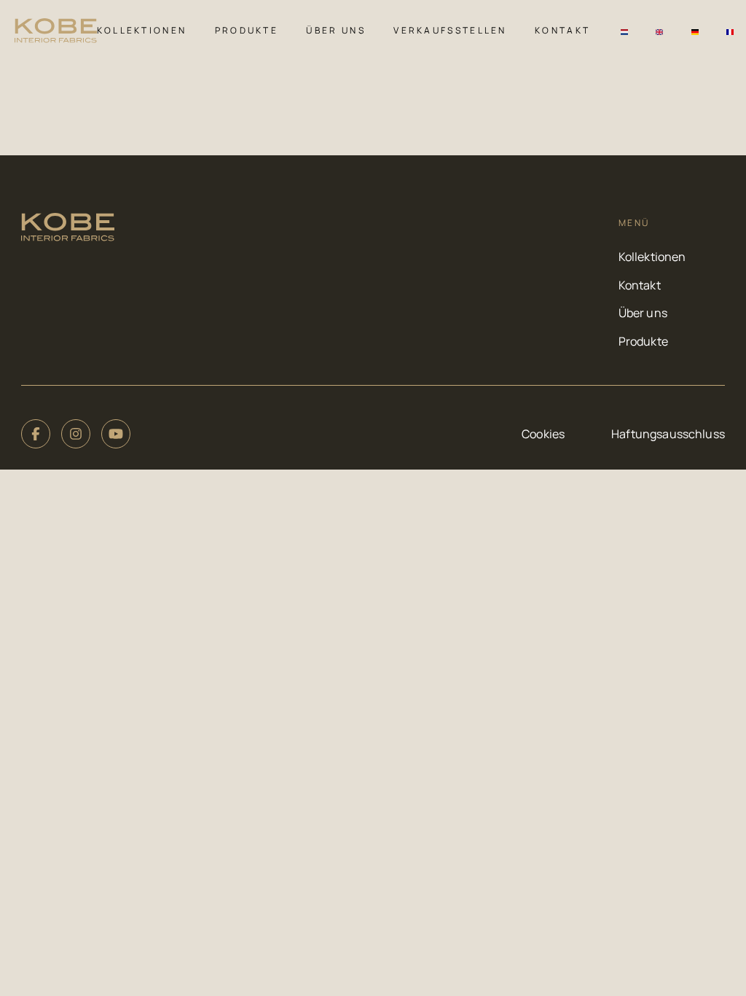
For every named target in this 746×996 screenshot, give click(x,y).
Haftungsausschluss (668, 434)
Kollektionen (142, 30)
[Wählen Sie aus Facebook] (35, 433)
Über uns (335, 30)
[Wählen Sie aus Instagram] (75, 433)
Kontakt (562, 30)
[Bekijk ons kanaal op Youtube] (115, 433)
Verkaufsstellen (450, 30)
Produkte (246, 30)
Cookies (543, 434)
